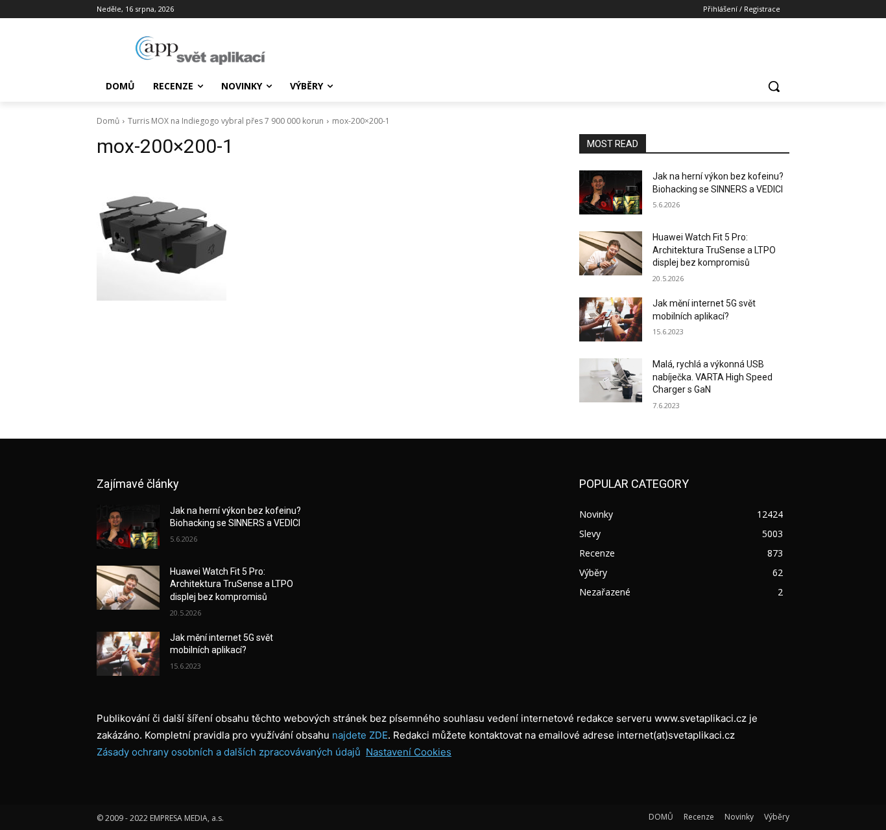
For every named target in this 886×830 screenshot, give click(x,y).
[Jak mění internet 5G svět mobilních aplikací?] (610, 319)
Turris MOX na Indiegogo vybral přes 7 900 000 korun (226, 120)
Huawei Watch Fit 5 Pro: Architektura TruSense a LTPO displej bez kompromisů (714, 250)
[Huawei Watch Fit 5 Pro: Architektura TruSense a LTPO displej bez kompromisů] (610, 253)
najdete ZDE (360, 735)
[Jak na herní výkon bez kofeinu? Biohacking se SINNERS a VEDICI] (610, 192)
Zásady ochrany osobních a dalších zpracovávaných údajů (229, 752)
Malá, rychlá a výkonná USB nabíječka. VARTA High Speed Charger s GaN (712, 377)
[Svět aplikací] (200, 50)
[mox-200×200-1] (322, 236)
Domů (108, 120)
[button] (773, 86)
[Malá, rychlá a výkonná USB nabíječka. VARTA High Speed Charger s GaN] (610, 380)
